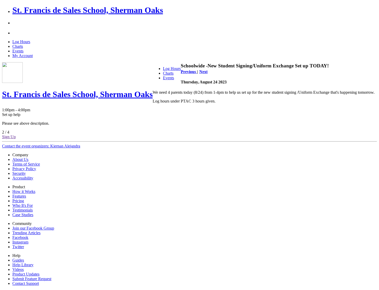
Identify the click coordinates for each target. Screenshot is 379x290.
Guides (18, 260)
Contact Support (25, 283)
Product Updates (25, 274)
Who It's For (22, 205)
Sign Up (9, 137)
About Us (20, 159)
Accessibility (22, 178)
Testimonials (22, 210)
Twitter (18, 247)
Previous (189, 71)
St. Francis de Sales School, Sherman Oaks (87, 10)
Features (19, 196)
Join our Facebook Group (33, 228)
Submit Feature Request (31, 279)
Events (17, 51)
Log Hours (21, 42)
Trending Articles (26, 233)
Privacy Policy (24, 169)
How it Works (23, 191)
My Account (22, 55)
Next (203, 71)
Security (19, 173)
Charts (17, 46)
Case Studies (22, 215)
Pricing (18, 201)
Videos (18, 269)
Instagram (20, 242)
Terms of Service (26, 164)
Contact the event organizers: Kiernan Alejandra (41, 146)
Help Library (23, 265)
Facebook (20, 237)
